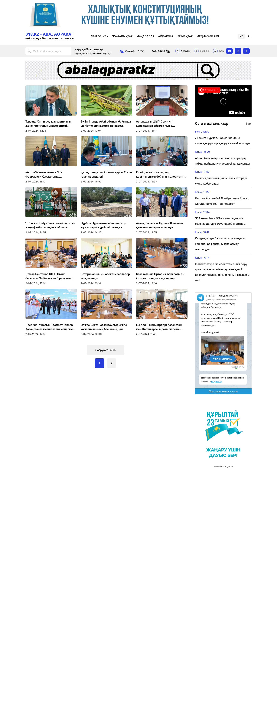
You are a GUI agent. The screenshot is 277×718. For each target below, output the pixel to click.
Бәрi (249, 123)
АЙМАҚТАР (185, 36)
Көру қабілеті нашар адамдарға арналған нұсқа (93, 51)
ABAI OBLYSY (99, 36)
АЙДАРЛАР (166, 36)
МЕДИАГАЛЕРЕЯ (208, 36)
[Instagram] (238, 51)
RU (250, 36)
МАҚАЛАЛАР (145, 36)
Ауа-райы (158, 51)
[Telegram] (229, 51)
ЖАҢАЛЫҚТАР (122, 36)
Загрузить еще (105, 350)
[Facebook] (246, 51)
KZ (241, 36)
